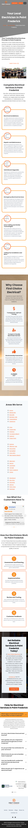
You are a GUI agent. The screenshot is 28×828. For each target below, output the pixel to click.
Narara (11, 463)
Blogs (16, 810)
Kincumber (12, 449)
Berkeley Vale (13, 417)
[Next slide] (25, 786)
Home (4, 25)
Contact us (12, 677)
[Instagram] (15, 817)
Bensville (11, 415)
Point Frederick (13, 470)
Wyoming (12, 482)
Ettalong (11, 432)
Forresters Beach (14, 434)
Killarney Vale (13, 446)
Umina (11, 472)
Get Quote (14, 3)
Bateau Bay (12, 412)
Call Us (20, 3)
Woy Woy (12, 480)
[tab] (12, 792)
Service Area (11, 25)
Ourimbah (12, 465)
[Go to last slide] (3, 786)
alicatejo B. (12, 507)
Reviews (11, 810)
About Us (21, 810)
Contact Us (14, 689)
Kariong (11, 444)
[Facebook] (13, 817)
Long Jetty (12, 453)
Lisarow (11, 485)
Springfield (12, 451)
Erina (10, 427)
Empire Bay (12, 429)
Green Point (12, 438)
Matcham (12, 461)
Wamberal (12, 478)
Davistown (12, 421)
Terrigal (11, 468)
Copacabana (13, 419)
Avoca (11, 410)
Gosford (11, 436)
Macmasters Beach (14, 455)
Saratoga (12, 489)
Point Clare (12, 487)
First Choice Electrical (14, 654)
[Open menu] (25, 3)
